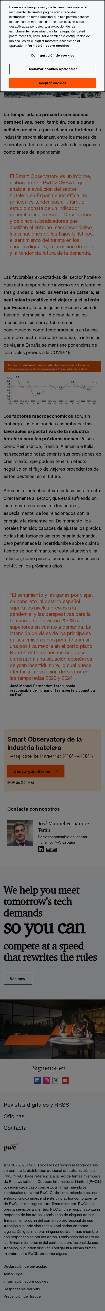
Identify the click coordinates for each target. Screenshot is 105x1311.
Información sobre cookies (47, 45)
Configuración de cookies (52, 55)
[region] (52, 46)
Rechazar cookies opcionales (52, 69)
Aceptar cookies (52, 83)
